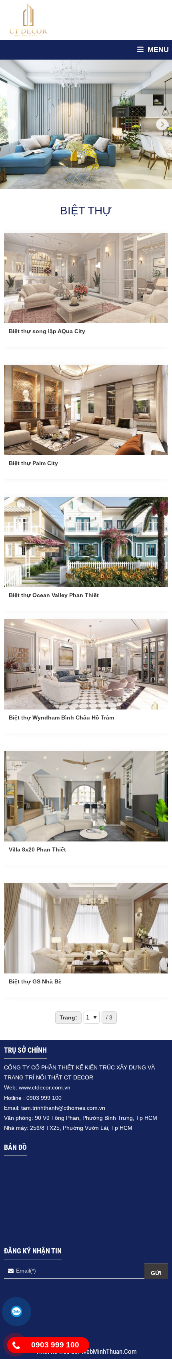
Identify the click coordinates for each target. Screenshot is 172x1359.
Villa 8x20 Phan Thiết (37, 849)
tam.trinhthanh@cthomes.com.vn (63, 1108)
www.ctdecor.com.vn (44, 1087)
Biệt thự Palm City (33, 463)
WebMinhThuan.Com (109, 1351)
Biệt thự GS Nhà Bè (35, 981)
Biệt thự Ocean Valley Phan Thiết (54, 595)
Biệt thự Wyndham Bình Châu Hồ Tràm (61, 717)
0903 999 (39, 1098)
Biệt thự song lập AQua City (47, 331)
